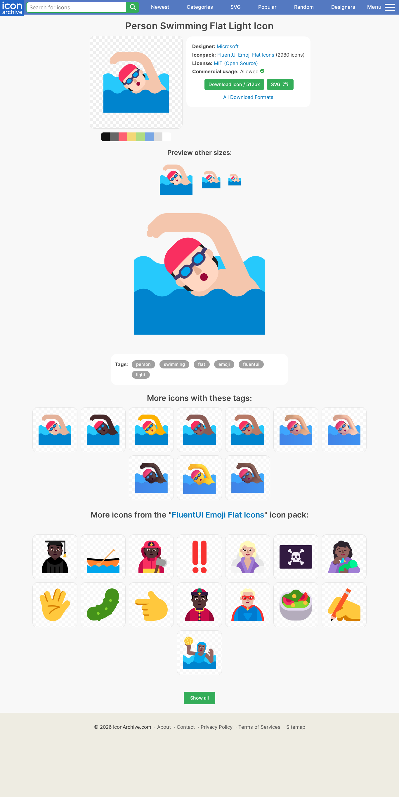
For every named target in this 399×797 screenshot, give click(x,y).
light (140, 374)
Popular (267, 7)
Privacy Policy (217, 727)
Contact (186, 727)
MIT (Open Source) (236, 63)
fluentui (251, 364)
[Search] (132, 7)
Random (304, 7)
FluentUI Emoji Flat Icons (245, 55)
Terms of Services (259, 727)
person (143, 364)
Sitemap (295, 727)
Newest (160, 7)
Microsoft (228, 46)
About (164, 727)
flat (201, 364)
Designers (343, 7)
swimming (174, 364)
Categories (200, 7)
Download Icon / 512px (234, 84)
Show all (199, 698)
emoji (224, 364)
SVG (235, 7)
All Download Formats (248, 97)
